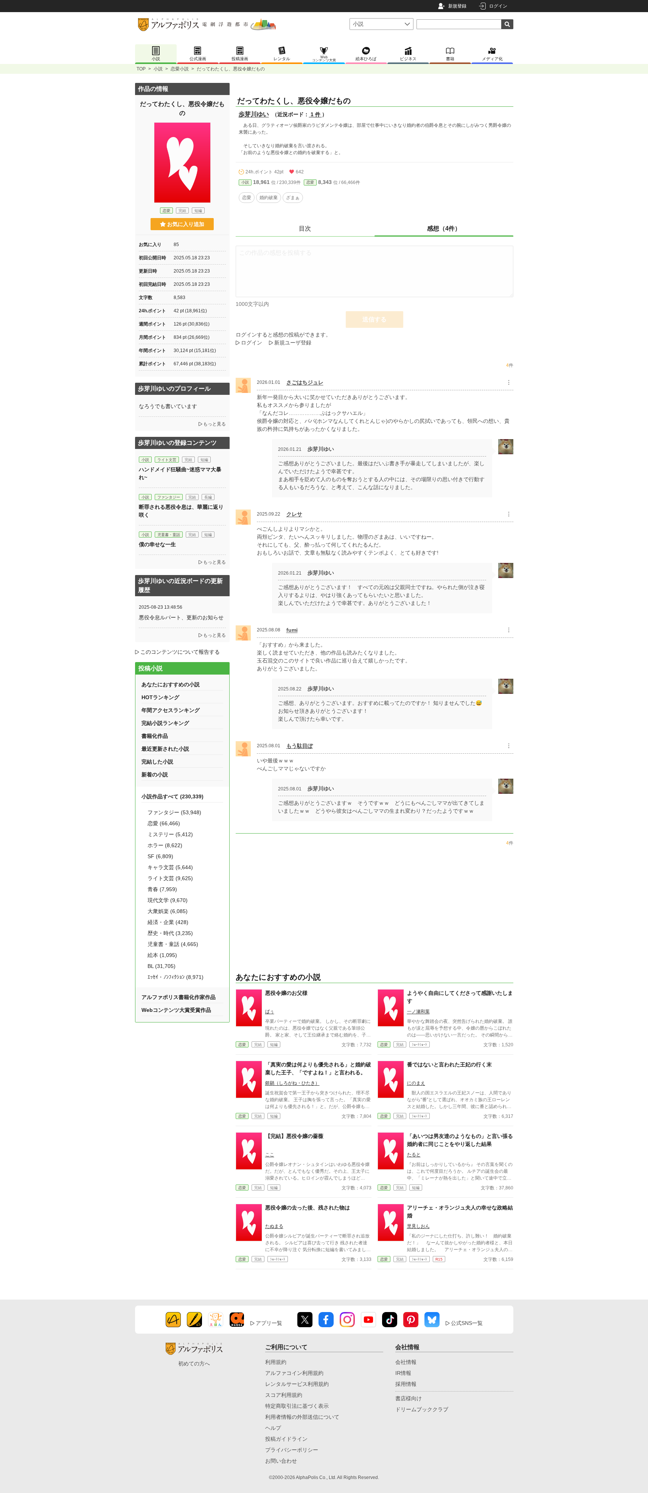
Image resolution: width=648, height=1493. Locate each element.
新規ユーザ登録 (292, 343)
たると (414, 1154)
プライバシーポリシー (291, 1450)
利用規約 (275, 1362)
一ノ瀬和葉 (418, 1011)
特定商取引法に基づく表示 (297, 1406)
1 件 (315, 114)
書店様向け (408, 1398)
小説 (158, 69)
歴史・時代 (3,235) (170, 933)
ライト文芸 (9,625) (170, 878)
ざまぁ (293, 197)
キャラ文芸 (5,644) (170, 867)
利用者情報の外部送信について (302, 1417)
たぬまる (274, 1226)
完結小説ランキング (165, 723)
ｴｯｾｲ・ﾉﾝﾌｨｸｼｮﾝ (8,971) (176, 977)
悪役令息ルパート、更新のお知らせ (181, 617)
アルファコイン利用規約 (294, 1373)
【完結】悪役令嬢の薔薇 (294, 1136)
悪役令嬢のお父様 (286, 993)
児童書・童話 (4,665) (173, 944)
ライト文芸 (166, 460)
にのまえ (416, 1083)
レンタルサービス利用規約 (297, 1384)
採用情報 (405, 1384)
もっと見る (214, 424)
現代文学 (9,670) (168, 900)
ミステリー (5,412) (170, 834)
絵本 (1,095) (162, 955)
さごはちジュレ (304, 382)
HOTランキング (160, 697)
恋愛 (310, 182)
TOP (141, 69)
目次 (305, 228)
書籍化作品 (154, 736)
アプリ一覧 (269, 1323)
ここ (269, 1154)
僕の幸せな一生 (157, 544)
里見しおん (418, 1226)
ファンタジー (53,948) (174, 812)
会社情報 (405, 1362)
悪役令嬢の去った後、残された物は (307, 1208)
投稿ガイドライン (286, 1439)
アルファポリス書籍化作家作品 (178, 997)
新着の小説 (154, 774)
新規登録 (457, 6)
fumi (292, 630)
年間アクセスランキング (170, 710)
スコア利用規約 (283, 1395)
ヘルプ (273, 1428)
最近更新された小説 (165, 749)
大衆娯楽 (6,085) (168, 911)
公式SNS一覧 (467, 1323)
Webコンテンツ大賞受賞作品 (176, 1010)
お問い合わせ (281, 1461)
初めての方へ (194, 1364)
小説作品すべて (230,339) (172, 796)
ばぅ (269, 1011)
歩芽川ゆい (254, 114)
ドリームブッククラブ (421, 1409)
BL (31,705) (162, 966)
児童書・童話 (168, 535)
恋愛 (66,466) (164, 823)
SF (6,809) (160, 856)
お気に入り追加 (185, 224)
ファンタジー (168, 497)
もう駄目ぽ (299, 746)
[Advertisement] (182, 1079)
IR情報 (403, 1373)
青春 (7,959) (162, 889)
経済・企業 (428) (168, 922)
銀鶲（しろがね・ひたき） (292, 1083)
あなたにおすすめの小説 (170, 684)
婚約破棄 (269, 197)
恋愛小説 (180, 69)
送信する (374, 319)
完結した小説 (157, 762)
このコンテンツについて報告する (180, 652)
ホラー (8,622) (165, 845)
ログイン (498, 6)
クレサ (294, 514)
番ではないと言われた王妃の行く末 (449, 1064)
